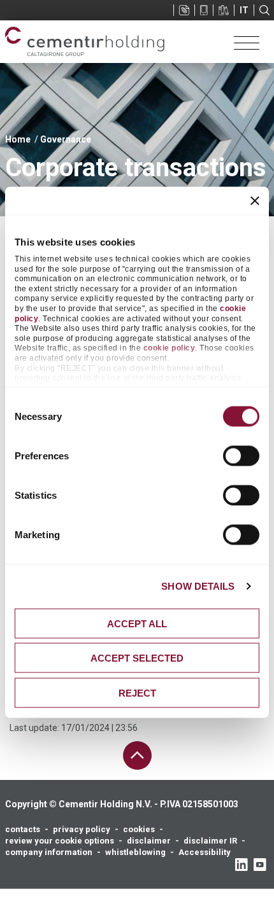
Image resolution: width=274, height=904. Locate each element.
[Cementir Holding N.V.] (85, 42)
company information (48, 852)
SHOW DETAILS (197, 586)
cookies (139, 829)
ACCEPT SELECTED (137, 658)
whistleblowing (135, 852)
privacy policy (81, 829)
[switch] (241, 455)
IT (244, 10)
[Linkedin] (241, 864)
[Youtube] (260, 864)
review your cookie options (59, 840)
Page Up (137, 755)
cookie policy (169, 348)
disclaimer (149, 840)
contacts (22, 829)
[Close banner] (254, 200)
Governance (65, 139)
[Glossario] (224, 10)
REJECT (137, 692)
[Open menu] (246, 42)
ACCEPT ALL (137, 623)
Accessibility (204, 852)
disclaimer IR (210, 840)
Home (18, 139)
